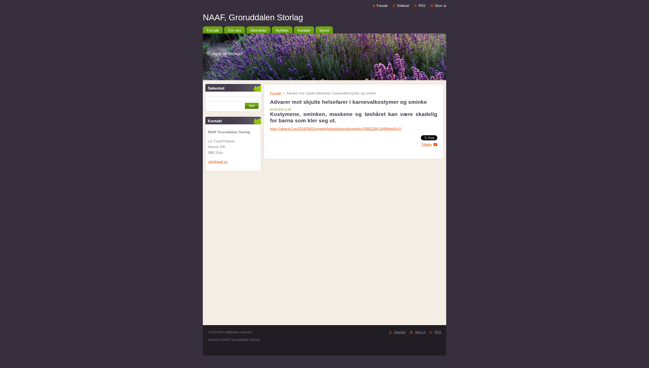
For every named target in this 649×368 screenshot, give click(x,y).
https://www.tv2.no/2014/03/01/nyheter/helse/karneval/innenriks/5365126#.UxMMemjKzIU (335, 129)
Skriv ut (440, 6)
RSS (422, 6)
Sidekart (403, 6)
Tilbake (426, 144)
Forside (382, 6)
